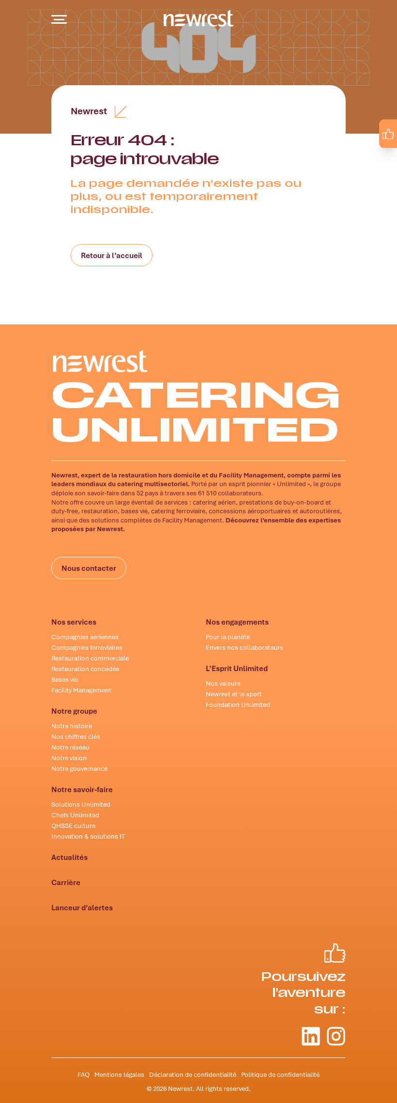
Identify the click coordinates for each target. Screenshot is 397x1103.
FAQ (83, 1074)
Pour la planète (228, 636)
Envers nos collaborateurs (244, 647)
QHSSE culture (73, 825)
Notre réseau (70, 747)
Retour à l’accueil (111, 255)
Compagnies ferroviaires (86, 647)
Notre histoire (71, 725)
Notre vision (69, 757)
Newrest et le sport (234, 693)
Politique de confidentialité (280, 1074)
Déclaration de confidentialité (192, 1074)
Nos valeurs (223, 683)
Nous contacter (88, 568)
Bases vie (64, 679)
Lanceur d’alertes (82, 907)
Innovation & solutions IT (88, 836)
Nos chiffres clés (75, 736)
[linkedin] (360, 156)
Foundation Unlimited (238, 704)
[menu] (59, 19)
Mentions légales (119, 1074)
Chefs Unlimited (75, 815)
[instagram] (380, 156)
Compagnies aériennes (85, 636)
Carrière (65, 882)
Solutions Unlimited (80, 804)
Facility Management (81, 690)
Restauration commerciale (90, 658)
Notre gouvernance (79, 768)
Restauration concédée (85, 668)
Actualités (69, 857)
